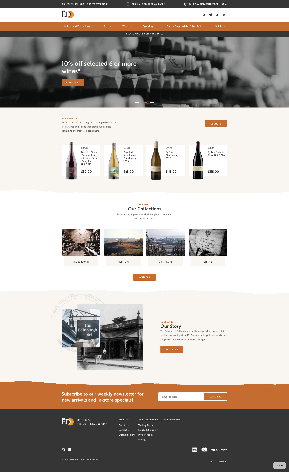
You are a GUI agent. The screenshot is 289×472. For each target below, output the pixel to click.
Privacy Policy (145, 434)
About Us (144, 277)
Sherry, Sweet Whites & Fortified (184, 26)
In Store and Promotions (77, 26)
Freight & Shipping (148, 429)
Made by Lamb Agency (218, 461)
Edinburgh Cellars (75, 460)
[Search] (204, 15)
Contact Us (125, 429)
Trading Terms (145, 425)
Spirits (218, 26)
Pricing (142, 439)
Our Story (124, 425)
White (125, 26)
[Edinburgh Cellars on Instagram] (63, 449)
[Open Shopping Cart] (223, 15)
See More (216, 123)
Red (106, 26)
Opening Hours (127, 434)
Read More (172, 349)
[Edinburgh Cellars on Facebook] (69, 449)
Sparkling (148, 26)
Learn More (73, 82)
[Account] (217, 15)
